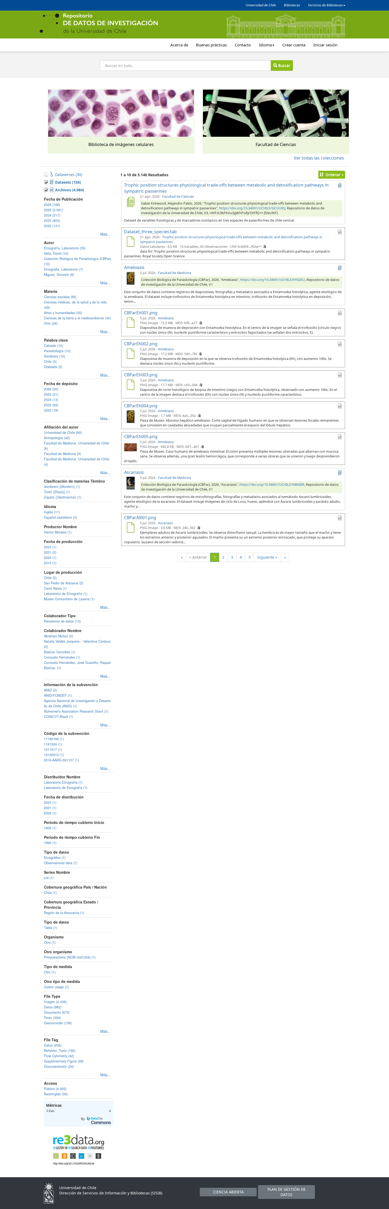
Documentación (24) (59, 1066)
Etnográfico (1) (55, 857)
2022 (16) (51, 410)
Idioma (265, 44)
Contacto (243, 44)
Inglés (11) (52, 512)
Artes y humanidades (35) (63, 312)
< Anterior (198, 557)
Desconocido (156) (58, 1023)
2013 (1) (50, 563)
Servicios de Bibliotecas (325, 5)
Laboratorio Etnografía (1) (63, 782)
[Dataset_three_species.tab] (130, 242)
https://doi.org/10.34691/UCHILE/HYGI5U (272, 279)
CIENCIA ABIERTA (228, 1191)
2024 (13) (51, 399)
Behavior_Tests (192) (59, 1050)
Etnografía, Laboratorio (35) (64, 248)
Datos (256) (52, 1045)
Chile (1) (50, 892)
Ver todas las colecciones (319, 158)
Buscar (283, 65)
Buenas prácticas (211, 44)
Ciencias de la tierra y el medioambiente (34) (77, 318)
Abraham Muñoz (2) (58, 636)
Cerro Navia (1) (55, 588)
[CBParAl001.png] (130, 528)
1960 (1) (50, 842)
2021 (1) (50, 807)
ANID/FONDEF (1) (58, 695)
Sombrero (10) (54, 356)
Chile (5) (50, 361)
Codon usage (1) (56, 987)
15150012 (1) (54, 754)
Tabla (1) (50, 927)
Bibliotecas (292, 5)
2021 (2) (50, 552)
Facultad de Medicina (174, 273)
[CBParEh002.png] (130, 354)
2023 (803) (52, 220)
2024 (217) (52, 215)
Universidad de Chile (261, 5)
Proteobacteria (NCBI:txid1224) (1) (70, 957)
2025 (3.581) (53, 210)
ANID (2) (50, 690)
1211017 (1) (53, 749)
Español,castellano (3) (60, 517)
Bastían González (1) (59, 652)
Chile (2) (50, 577)
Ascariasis (165, 523)
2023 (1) (50, 547)
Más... (105, 234)
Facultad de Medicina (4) (62, 453)
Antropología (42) (57, 437)
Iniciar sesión (325, 44)
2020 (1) (50, 557)
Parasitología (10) (57, 350)
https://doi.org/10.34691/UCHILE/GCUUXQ (252, 208)
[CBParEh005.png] (130, 447)
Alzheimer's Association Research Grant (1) (76, 711)
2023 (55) (51, 405)
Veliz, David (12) (56, 253)
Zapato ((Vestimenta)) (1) (62, 497)
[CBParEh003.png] (130, 385)
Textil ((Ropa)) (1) (57, 491)
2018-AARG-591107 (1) (61, 760)
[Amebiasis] (130, 278)
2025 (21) (51, 394)
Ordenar (333, 174)
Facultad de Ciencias (178, 196)
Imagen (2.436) (55, 1001)
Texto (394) (52, 1017)
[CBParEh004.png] (130, 416)
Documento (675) (57, 1012)
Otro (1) (50, 942)
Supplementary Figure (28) (64, 1061)
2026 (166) (52, 204)
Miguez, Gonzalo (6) (59, 274)
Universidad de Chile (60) (63, 432)
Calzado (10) (53, 345)
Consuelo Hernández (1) (62, 657)
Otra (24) (50, 323)
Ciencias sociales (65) (60, 296)
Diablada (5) (53, 366)
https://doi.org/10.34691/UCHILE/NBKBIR (271, 484)
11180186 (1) (54, 738)
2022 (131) (52, 225)
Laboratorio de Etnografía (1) (65, 593)
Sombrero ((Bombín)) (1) (62, 486)
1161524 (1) (53, 744)
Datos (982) (52, 1007)
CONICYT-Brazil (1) (58, 716)
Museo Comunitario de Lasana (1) (69, 599)
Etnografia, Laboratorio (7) (63, 269)
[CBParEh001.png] (130, 323)
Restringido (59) (56, 1094)
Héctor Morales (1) (57, 532)
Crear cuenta (293, 44)
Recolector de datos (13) (62, 621)
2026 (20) (51, 389)
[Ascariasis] (130, 482)
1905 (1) (50, 828)
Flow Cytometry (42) (59, 1055)
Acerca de (179, 44)
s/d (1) (48, 877)
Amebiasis (166, 318)
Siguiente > (267, 557)
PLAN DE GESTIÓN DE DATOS (287, 1192)
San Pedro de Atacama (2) (63, 583)
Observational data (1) (60, 863)
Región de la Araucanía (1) (64, 912)
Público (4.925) (55, 1088)
